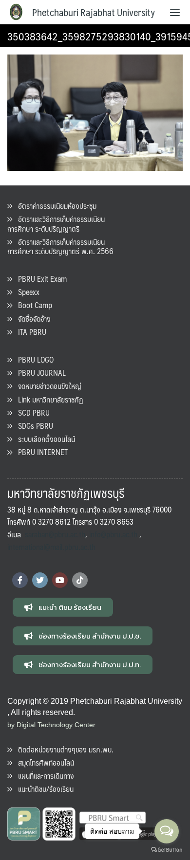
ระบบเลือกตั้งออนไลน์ (43, 438)
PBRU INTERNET (40, 451)
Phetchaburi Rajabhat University (93, 12)
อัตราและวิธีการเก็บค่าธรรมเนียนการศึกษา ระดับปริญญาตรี (56, 223)
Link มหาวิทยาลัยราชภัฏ (47, 399)
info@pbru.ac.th (113, 534)
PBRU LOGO (33, 359)
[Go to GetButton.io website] (166, 850)
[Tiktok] (80, 580)
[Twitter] (40, 580)
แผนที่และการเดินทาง (43, 775)
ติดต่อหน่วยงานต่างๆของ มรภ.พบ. (63, 749)
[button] (63, 607)
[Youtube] (60, 580)
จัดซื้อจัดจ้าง (31, 318)
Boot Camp (32, 304)
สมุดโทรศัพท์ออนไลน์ (43, 762)
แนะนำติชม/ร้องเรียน (43, 788)
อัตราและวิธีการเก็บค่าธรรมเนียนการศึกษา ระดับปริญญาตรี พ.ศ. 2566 (60, 246)
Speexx (25, 291)
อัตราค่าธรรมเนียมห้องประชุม (54, 205)
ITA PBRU (29, 331)
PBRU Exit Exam (39, 278)
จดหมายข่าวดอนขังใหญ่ (46, 385)
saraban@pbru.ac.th (55, 534)
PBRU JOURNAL (39, 372)
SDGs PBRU (32, 425)
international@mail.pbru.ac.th (51, 546)
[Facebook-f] (20, 580)
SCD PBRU (31, 412)
